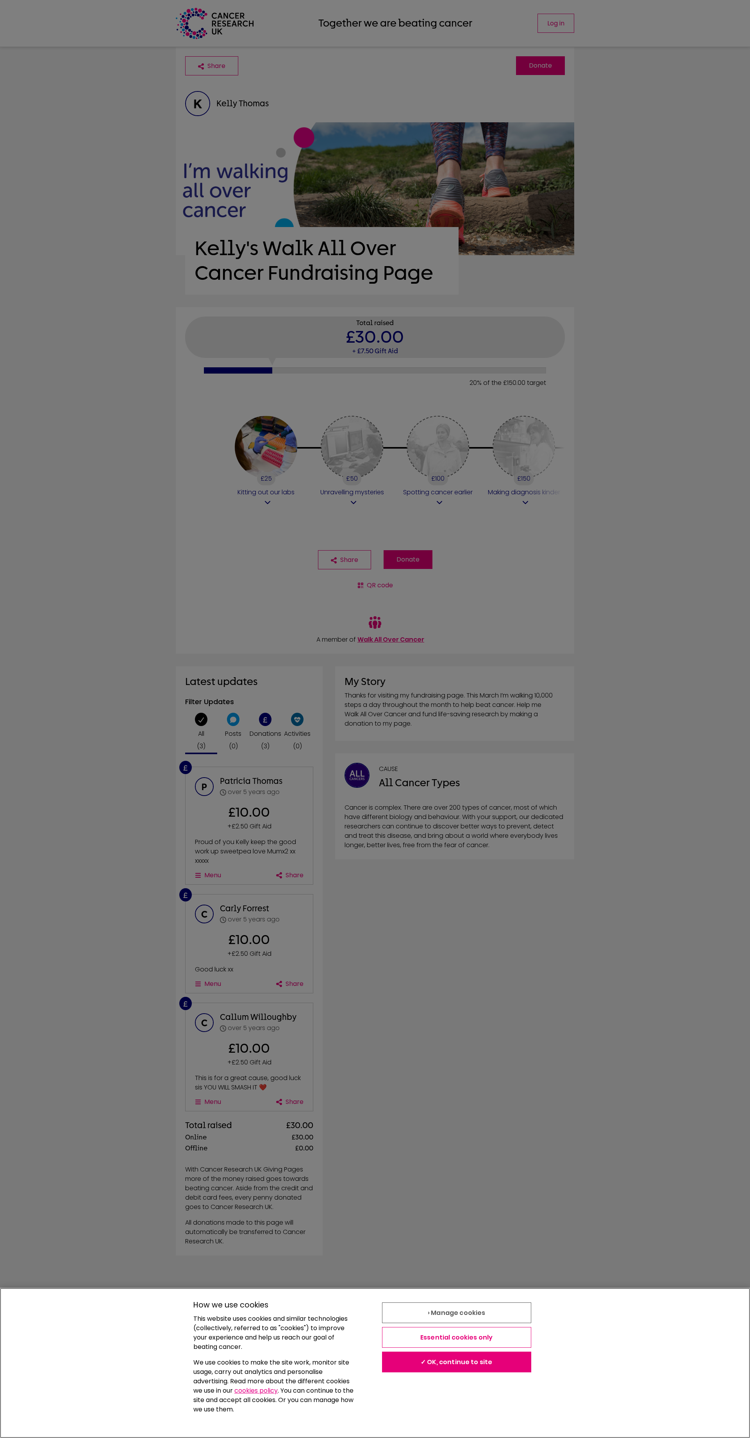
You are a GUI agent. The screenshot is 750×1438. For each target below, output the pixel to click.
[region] (375, 1363)
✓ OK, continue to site (457, 1362)
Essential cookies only (456, 1337)
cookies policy (256, 1390)
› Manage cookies (457, 1312)
